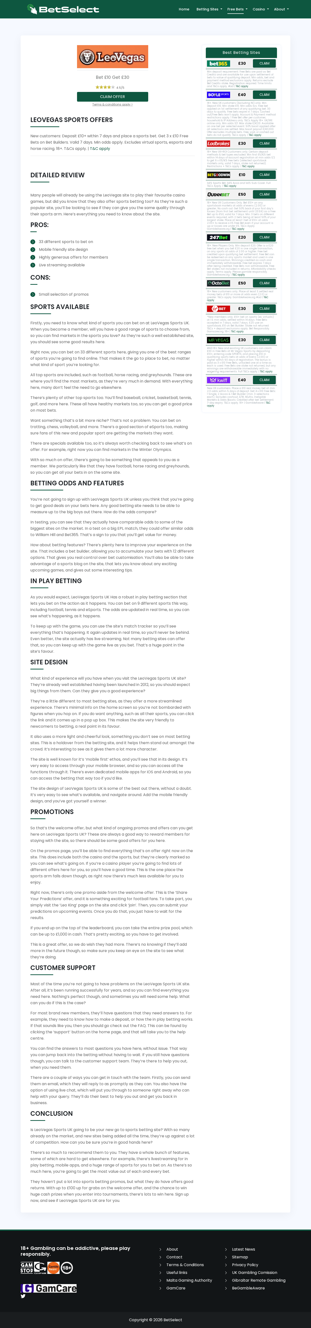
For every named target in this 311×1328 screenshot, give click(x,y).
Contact (174, 1257)
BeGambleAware (248, 1288)
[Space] (27, 1268)
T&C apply (100, 148)
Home (184, 9)
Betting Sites (207, 9)
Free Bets (235, 9)
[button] (221, 9)
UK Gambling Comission (254, 1272)
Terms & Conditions (185, 1265)
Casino (259, 9)
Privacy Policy (245, 1265)
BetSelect (173, 1320)
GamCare (175, 1288)
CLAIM (264, 63)
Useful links (176, 1272)
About (279, 9)
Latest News (243, 1249)
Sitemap (240, 1257)
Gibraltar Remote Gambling (258, 1280)
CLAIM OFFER (112, 96)
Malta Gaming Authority (189, 1280)
